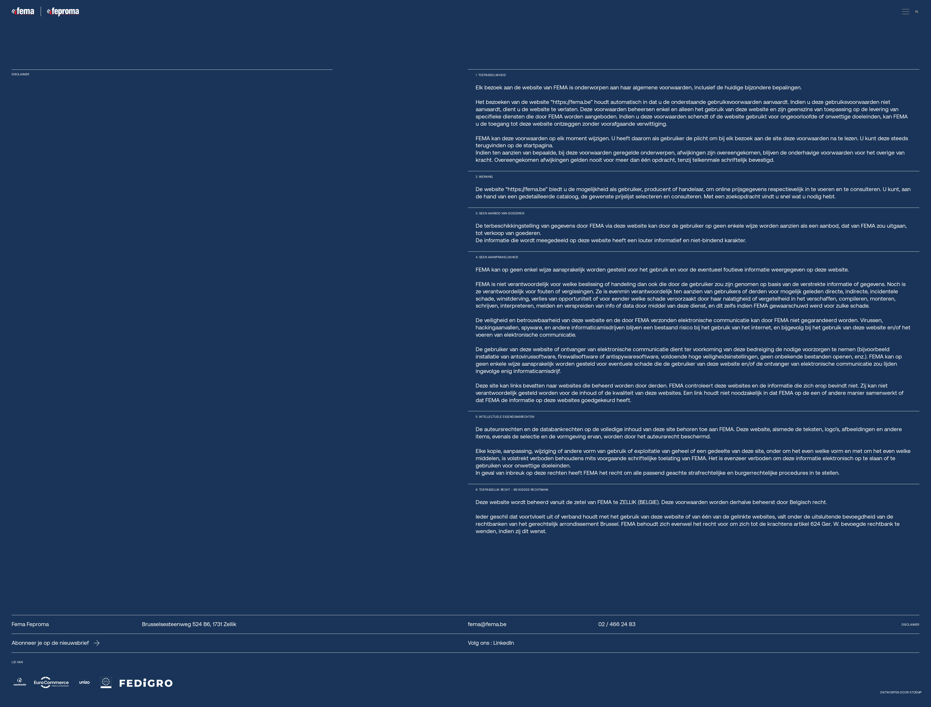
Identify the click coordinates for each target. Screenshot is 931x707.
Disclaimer (910, 624)
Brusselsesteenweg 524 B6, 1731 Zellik (189, 624)
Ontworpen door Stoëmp (901, 692)
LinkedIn (503, 643)
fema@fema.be (487, 624)
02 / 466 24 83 (616, 624)
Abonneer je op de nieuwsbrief (50, 643)
